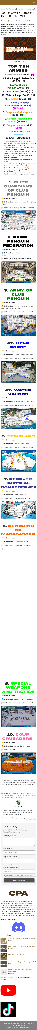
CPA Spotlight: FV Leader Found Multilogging (22, 946)
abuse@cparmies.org (25, 1027)
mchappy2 (13, 21)
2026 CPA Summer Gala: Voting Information (22, 938)
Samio (11, 956)
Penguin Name (7, 848)
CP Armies (18, 795)
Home (3, 9)
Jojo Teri (12, 948)
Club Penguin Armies (7, 795)
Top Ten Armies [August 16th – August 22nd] (22, 962)
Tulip (11, 940)
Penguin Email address (10, 856)
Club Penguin (29, 793)
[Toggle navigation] (34, 2)
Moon (11, 963)
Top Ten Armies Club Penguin (13, 797)
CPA (23, 795)
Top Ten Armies (13, 793)
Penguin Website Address (10, 867)
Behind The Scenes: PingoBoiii (17, 954)
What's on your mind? (9, 835)
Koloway (17, 1025)
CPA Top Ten (29, 795)
